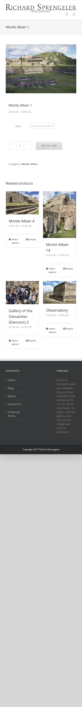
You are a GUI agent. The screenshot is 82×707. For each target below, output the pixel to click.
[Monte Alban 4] (22, 202)
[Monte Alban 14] (59, 214)
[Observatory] (59, 292)
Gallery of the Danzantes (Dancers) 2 (20, 316)
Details (32, 239)
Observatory (57, 310)
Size (18, 126)
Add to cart (49, 145)
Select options (15, 241)
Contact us (15, 404)
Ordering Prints (14, 414)
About (12, 396)
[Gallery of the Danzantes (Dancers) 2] (22, 292)
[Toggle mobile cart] (66, 14)
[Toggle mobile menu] (74, 14)
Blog (11, 388)
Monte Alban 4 (21, 221)
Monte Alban (29, 164)
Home (11, 380)
